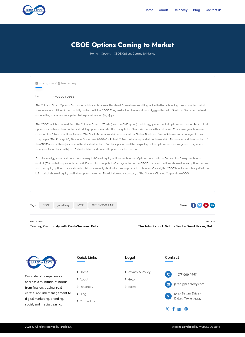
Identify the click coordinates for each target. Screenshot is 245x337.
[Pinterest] (206, 205)
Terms (132, 286)
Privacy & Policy (139, 272)
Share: (183, 205)
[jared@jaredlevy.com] (168, 284)
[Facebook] (193, 205)
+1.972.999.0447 (185, 274)
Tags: (33, 205)
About (84, 279)
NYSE (81, 205)
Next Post (210, 221)
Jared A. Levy (68, 83)
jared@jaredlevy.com (189, 284)
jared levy (63, 205)
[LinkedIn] (212, 205)
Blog (83, 294)
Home (94, 53)
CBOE (46, 205)
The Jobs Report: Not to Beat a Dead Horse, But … (176, 226)
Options (106, 53)
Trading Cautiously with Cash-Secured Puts (64, 226)
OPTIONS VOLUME (103, 205)
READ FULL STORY (48, 182)
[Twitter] (199, 205)
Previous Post (36, 221)
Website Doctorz (209, 326)
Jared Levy (46, 96)
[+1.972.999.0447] (168, 274)
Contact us (87, 301)
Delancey (86, 286)
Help (131, 279)
